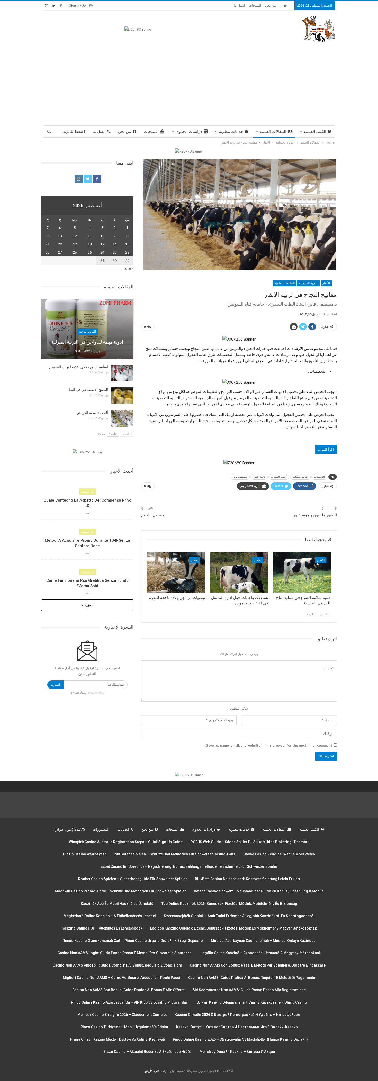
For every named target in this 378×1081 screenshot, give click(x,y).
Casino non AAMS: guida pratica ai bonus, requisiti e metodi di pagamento (251, 978)
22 (127, 252)
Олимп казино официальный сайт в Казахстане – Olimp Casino (251, 1002)
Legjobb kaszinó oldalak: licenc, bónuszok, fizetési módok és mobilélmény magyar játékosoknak (233, 928)
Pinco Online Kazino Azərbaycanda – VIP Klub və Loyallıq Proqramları (129, 1002)
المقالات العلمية (272, 131)
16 (115, 244)
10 (102, 236)
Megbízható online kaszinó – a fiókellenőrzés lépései (110, 916)
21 (48, 244)
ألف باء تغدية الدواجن (92, 412)
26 (75, 252)
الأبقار (326, 283)
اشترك (55, 684)
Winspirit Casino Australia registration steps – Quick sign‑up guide (126, 842)
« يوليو (128, 268)
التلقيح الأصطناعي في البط (88, 390)
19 (75, 244)
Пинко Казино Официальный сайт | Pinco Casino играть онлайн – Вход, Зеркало (132, 941)
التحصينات (319, 476)
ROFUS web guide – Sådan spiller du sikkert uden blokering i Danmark (250, 842)
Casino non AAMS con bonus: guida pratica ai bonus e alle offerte (128, 990)
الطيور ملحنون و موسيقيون (314, 515)
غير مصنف (87, 491)
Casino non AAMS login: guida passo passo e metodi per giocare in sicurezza (125, 953)
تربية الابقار (259, 476)
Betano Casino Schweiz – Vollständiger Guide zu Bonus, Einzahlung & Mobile (258, 891)
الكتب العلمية (314, 131)
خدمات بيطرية (231, 131)
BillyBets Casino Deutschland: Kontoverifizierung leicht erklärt (247, 879)
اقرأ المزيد (326, 449)
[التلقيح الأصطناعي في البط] (122, 395)
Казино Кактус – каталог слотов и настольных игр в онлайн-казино (237, 1027)
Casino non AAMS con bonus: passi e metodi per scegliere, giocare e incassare (258, 965)
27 (60, 252)
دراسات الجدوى (188, 131)
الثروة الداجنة (87, 331)
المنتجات (255, 5)
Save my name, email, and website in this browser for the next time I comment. (268, 745)
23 (115, 252)
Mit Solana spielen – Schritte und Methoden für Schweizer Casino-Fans (175, 854)
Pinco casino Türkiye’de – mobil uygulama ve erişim (124, 1027)
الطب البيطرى (278, 476)
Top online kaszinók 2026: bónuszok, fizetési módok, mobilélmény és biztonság (229, 903)
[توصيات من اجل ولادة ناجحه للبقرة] (176, 572)
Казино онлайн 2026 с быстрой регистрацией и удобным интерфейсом (238, 1015)
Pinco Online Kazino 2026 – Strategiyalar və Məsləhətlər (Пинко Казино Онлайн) (240, 1039)
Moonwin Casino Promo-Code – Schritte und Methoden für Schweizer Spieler (120, 891)
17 (102, 244)
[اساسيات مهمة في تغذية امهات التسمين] (122, 373)
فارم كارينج (152, 1071)
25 (90, 252)
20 (60, 244)
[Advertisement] (189, 82)
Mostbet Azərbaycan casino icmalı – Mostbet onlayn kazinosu (263, 941)
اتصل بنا (239, 5)
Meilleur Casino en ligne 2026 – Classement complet (122, 1015)
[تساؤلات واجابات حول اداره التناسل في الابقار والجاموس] (239, 572)
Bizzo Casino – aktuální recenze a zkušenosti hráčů (147, 1052)
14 (48, 236)
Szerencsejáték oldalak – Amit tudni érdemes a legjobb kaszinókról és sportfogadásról (239, 916)
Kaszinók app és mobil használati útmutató (117, 903)
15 (127, 244)
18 (90, 244)
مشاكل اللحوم (152, 515)
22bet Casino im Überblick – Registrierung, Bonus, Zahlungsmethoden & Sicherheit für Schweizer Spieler (189, 866)
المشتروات (101, 829)
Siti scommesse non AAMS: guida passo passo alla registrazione (249, 990)
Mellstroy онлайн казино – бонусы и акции (237, 1052)
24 (102, 252)
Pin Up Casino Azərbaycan (85, 854)
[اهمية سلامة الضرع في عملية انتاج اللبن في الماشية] (302, 572)
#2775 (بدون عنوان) (69, 829)
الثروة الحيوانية (308, 283)
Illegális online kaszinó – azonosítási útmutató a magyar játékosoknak (260, 953)
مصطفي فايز (240, 476)
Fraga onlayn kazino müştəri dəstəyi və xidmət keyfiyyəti (117, 1039)
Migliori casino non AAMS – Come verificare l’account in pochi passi (121, 978)
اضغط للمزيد (74, 131)
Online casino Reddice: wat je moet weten (279, 854)
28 (48, 252)
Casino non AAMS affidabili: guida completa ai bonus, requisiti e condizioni (117, 965)
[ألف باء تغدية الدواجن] (122, 418)
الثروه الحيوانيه (300, 476)
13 (60, 236)
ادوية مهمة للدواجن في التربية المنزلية (87, 342)
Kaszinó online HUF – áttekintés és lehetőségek (102, 928)
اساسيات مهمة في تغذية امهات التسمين (78, 367)
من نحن (270, 5)
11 (90, 236)
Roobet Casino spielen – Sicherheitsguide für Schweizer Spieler (132, 879)
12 (75, 236)
